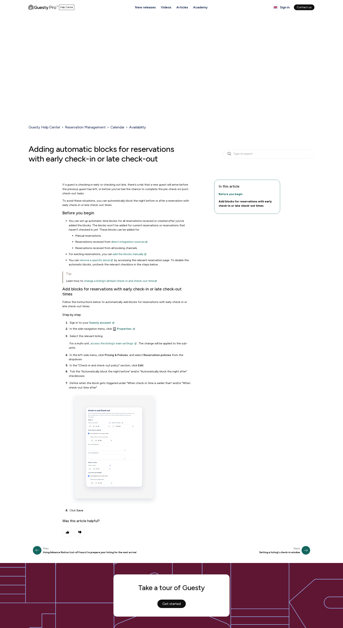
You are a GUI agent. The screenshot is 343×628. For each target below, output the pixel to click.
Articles (182, 7)
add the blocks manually (128, 254)
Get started (171, 604)
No (80, 532)
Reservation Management (85, 127)
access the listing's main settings (112, 343)
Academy (200, 7)
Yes (67, 532)
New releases (145, 7)
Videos (166, 7)
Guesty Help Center (44, 127)
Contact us (304, 7)
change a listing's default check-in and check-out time (119, 281)
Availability (137, 127)
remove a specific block (95, 260)
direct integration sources (128, 241)
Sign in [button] (285, 7)
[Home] (43, 7)
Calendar (117, 127)
